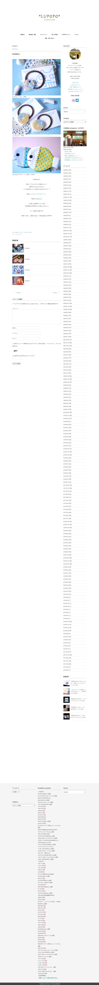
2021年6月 (66, 358)
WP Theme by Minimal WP (55, 983)
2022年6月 (66, 321)
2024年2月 (66, 261)
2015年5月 (66, 579)
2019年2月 (66, 442)
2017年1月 (66, 518)
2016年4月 (66, 546)
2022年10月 (66, 309)
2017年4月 (66, 509)
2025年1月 (66, 227)
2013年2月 (66, 618)
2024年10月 (66, 236)
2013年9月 (66, 609)
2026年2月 (66, 188)
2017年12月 (66, 485)
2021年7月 (66, 355)
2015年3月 (66, 585)
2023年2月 (66, 297)
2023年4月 (66, 291)
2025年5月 (66, 215)
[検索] (85, 111)
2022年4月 (66, 327)
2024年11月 (66, 233)
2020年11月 (66, 379)
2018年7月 (66, 464)
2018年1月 (66, 482)
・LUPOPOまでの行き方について (75, 91)
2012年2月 (66, 646)
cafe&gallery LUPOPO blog (45, 983)
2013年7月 (66, 615)
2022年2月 (66, 333)
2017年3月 (66, 512)
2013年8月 (66, 612)
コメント (15, 308)
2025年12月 (66, 194)
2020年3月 (66, 403)
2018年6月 (66, 467)
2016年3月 (66, 549)
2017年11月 (66, 488)
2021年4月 (66, 364)
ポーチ (20, 234)
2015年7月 (66, 573)
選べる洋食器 (55, 34)
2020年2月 (66, 406)
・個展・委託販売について (75, 87)
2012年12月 (66, 621)
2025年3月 (66, 221)
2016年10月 (66, 527)
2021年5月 (66, 361)
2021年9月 (66, 349)
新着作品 (22, 34)
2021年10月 (66, 345)
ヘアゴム (16, 234)
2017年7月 (66, 500)
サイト (14, 338)
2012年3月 (66, 642)
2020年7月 (66, 391)
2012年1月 (66, 649)
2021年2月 (66, 370)
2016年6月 (66, 539)
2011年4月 (66, 667)
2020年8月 (66, 388)
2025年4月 (66, 218)
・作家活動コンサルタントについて (75, 89)
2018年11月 (66, 452)
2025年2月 (66, 224)
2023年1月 (66, 300)
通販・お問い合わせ (49, 38)
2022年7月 (66, 318)
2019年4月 (66, 436)
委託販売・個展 (32, 34)
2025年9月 (66, 203)
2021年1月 (66, 373)
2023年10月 (66, 273)
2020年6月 (66, 394)
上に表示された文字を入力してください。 (24, 356)
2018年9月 (66, 458)
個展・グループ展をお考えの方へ (48, 978)
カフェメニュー (43, 34)
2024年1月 (66, 264)
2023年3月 (66, 294)
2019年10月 (66, 418)
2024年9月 (66, 239)
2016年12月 (66, 521)
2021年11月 (66, 342)
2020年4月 (66, 400)
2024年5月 (66, 252)
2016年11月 (66, 524)
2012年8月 (66, 633)
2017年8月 (66, 497)
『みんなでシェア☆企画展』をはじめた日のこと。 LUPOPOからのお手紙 (78, 691)
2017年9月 (66, 494)
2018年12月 (66, 449)
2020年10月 (66, 382)
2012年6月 (66, 639)
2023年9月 (66, 276)
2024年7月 (66, 245)
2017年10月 (66, 491)
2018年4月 (66, 473)
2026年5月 (66, 179)
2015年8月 (66, 570)
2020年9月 (66, 385)
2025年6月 (66, 212)
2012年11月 (66, 624)
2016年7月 (66, 536)
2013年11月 (66, 603)
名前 (14, 328)
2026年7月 (66, 173)
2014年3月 (66, 600)
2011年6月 (66, 664)
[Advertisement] (75, 750)
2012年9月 (66, 630)
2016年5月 (66, 542)
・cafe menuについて (75, 85)
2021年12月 (66, 339)
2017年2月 (66, 515)
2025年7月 (66, 209)
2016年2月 (66, 552)
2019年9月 (66, 421)
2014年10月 (66, 594)
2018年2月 (66, 479)
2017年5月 (66, 506)
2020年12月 (66, 376)
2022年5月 (66, 324)
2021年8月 (66, 352)
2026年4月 (66, 182)
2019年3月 (66, 439)
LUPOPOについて (66, 34)
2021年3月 (66, 367)
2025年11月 (66, 197)
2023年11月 (66, 270)
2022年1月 (66, 336)
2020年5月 (66, 397)
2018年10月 (66, 455)
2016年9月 (66, 530)
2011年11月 (66, 655)
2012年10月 (66, 627)
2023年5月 (66, 288)
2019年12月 (66, 412)
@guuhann (39, 199)
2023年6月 (66, 285)
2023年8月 (66, 279)
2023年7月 (66, 282)
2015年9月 (66, 567)
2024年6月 (66, 249)
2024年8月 (66, 242)
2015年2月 (66, 588)
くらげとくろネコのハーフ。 (38, 194)
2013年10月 (66, 606)
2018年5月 (66, 470)
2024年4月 (66, 255)
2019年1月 (66, 445)
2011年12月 (66, 652)
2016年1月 (66, 555)
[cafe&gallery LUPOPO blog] (49, 6)
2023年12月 (66, 267)
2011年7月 (66, 661)
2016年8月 (66, 533)
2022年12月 (66, 303)
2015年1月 (66, 591)
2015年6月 (66, 576)
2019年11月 (66, 415)
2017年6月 (66, 503)
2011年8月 (66, 658)
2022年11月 (66, 306)
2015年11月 (66, 561)
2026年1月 (66, 191)
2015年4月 (66, 582)
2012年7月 (66, 636)
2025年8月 (66, 206)
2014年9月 (66, 597)
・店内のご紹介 (75, 82)
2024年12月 (66, 230)
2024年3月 (66, 258)
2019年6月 (66, 430)
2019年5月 (66, 433)
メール (14, 333)
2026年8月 (66, 170)
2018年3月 (66, 476)
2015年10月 (66, 564)
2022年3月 (66, 330)
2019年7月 (66, 427)
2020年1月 (66, 409)
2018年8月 (66, 461)
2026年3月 (66, 185)
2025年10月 (66, 200)
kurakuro (15, 46)
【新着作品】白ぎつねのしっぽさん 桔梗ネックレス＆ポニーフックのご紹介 (78, 683)
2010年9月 (66, 670)
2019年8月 (66, 424)
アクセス (77, 34)
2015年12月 (66, 558)
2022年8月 (66, 315)
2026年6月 (66, 176)
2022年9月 (66, 312)
